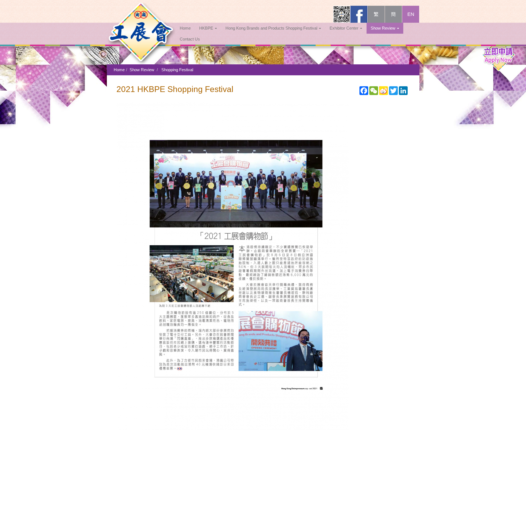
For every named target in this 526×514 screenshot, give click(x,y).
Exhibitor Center (344, 28)
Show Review (383, 28)
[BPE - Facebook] (358, 14)
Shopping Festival (177, 69)
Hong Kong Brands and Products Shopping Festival (271, 28)
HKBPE (206, 28)
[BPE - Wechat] (341, 14)
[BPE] (141, 12)
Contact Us (190, 39)
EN (410, 14)
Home (185, 28)
